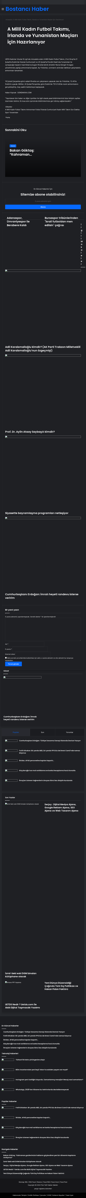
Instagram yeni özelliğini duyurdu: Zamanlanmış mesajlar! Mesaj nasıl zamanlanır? (49, 1080)
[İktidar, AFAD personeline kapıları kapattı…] (11, 763)
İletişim (24, 1195)
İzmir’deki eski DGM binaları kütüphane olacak (20, 975)
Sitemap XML (23, 1182)
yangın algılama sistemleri (43, 1188)
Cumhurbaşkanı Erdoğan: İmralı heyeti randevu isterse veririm (20, 718)
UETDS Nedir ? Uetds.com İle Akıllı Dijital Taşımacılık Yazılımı (22, 1006)
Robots (39, 1182)
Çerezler (43, 1195)
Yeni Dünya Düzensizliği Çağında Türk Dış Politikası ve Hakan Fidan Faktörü (61, 986)
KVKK (49, 1195)
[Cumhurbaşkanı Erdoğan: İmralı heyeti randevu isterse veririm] (22, 695)
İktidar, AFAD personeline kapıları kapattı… (36, 760)
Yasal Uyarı (69, 1195)
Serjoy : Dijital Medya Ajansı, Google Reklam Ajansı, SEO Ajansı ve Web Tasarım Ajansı (61, 807)
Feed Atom (55, 1182)
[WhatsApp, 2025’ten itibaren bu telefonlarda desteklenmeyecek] (8, 1092)
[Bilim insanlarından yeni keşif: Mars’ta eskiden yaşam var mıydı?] (8, 1073)
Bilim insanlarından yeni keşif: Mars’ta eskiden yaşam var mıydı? (42, 1070)
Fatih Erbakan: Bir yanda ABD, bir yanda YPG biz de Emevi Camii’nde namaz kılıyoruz (50, 1107)
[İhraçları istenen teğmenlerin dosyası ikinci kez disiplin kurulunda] (11, 783)
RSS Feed (32, 1182)
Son (42, 732)
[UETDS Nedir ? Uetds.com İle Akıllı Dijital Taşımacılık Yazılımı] (23, 991)
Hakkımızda (16, 1195)
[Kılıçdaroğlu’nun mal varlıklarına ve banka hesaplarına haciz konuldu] (11, 773)
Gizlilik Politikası (33, 1195)
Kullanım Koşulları (58, 1195)
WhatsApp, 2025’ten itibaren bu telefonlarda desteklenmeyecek (42, 1089)
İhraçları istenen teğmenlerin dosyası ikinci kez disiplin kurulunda (45, 780)
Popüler (16, 732)
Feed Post (63, 1182)
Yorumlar (69, 732)
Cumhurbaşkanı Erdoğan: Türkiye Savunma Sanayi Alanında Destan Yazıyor (50, 741)
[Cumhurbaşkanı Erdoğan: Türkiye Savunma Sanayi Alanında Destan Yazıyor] (11, 744)
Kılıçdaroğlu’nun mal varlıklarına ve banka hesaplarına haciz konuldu (47, 770)
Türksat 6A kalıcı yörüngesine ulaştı (30, 1060)
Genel (13, 146)
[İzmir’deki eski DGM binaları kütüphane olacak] (23, 887)
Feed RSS (46, 1182)
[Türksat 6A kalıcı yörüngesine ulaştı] (8, 1063)
